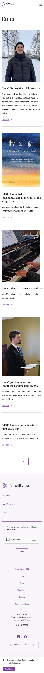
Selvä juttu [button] (9, 669)
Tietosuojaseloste (22, 604)
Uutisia (22, 597)
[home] (8, 4)
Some (22, 583)
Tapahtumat (22, 590)
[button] (40, 4)
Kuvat (22, 576)
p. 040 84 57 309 (22, 625)
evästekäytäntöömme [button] (12, 663)
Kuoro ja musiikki (22, 569)
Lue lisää (5, 120)
